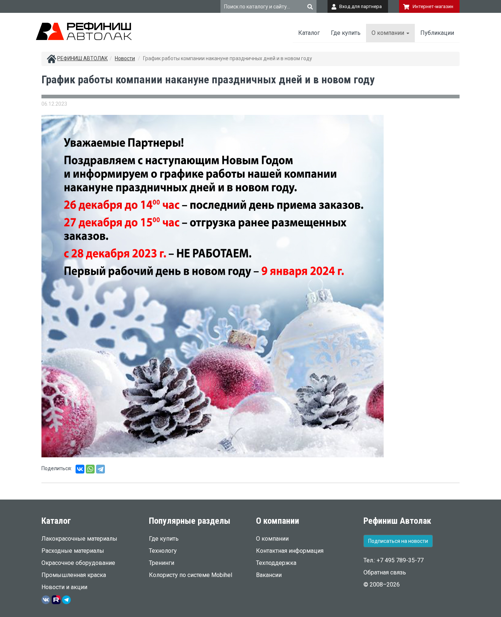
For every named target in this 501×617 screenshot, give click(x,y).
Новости (125, 58)
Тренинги (161, 562)
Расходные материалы (72, 550)
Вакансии (269, 574)
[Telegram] (100, 469)
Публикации (437, 32)
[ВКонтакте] (80, 469)
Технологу (163, 550)
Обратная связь (384, 572)
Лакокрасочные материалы (79, 538)
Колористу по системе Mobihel (190, 574)
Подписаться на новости (398, 541)
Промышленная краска (73, 574)
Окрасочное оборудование (78, 562)
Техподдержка (276, 562)
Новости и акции (64, 587)
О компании (389, 32)
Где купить (346, 32)
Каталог (309, 32)
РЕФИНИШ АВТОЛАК (82, 58)
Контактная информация (289, 550)
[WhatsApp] (90, 469)
